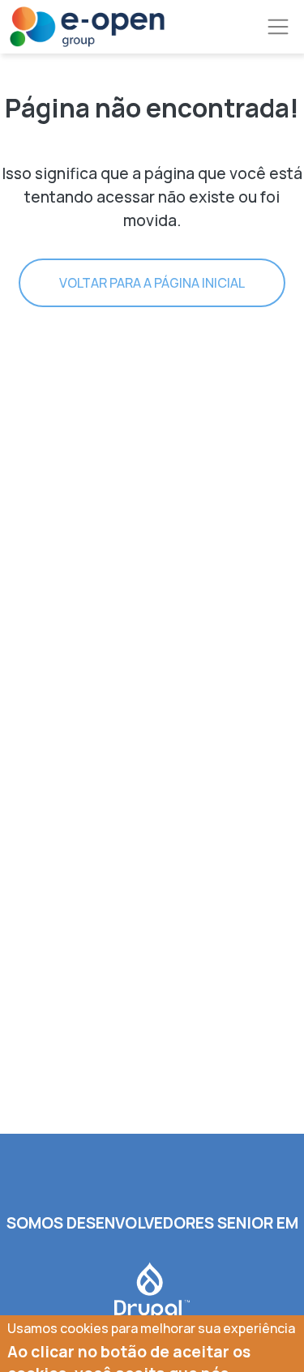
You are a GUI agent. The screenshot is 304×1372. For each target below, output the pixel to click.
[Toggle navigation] (278, 27)
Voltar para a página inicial (152, 283)
